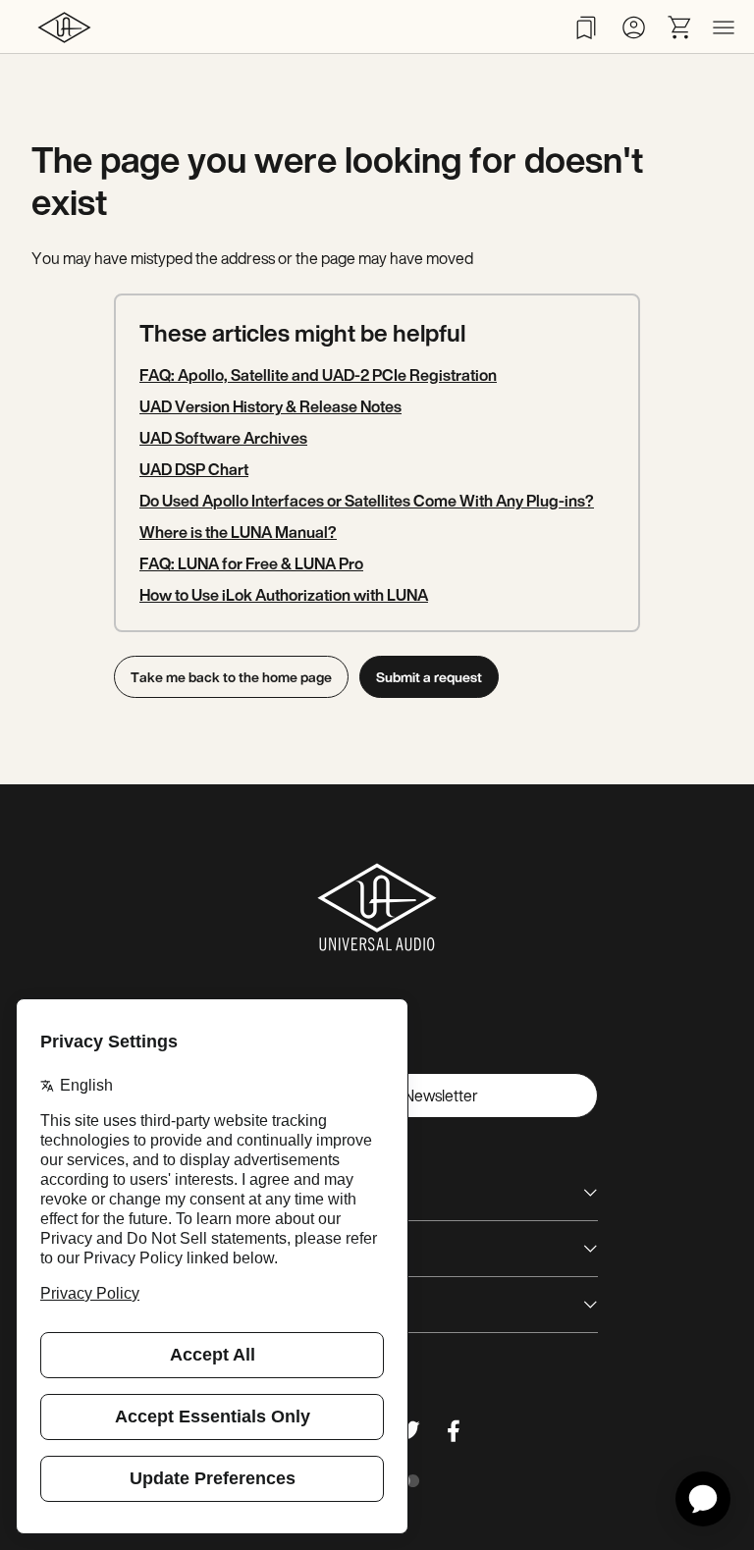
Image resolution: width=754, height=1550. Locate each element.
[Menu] (723, 27)
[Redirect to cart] (680, 27)
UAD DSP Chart (193, 469)
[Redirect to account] (633, 27)
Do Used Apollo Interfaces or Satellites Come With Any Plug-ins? (366, 500)
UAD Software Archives (223, 438)
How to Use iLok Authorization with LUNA (283, 595)
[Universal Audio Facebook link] (453, 1430)
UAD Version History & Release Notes (270, 406)
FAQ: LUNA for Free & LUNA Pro (251, 563)
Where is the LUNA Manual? (238, 532)
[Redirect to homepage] (64, 27)
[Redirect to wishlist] (586, 27)
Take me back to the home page (231, 677)
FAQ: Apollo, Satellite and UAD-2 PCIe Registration (318, 375)
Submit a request (429, 677)
